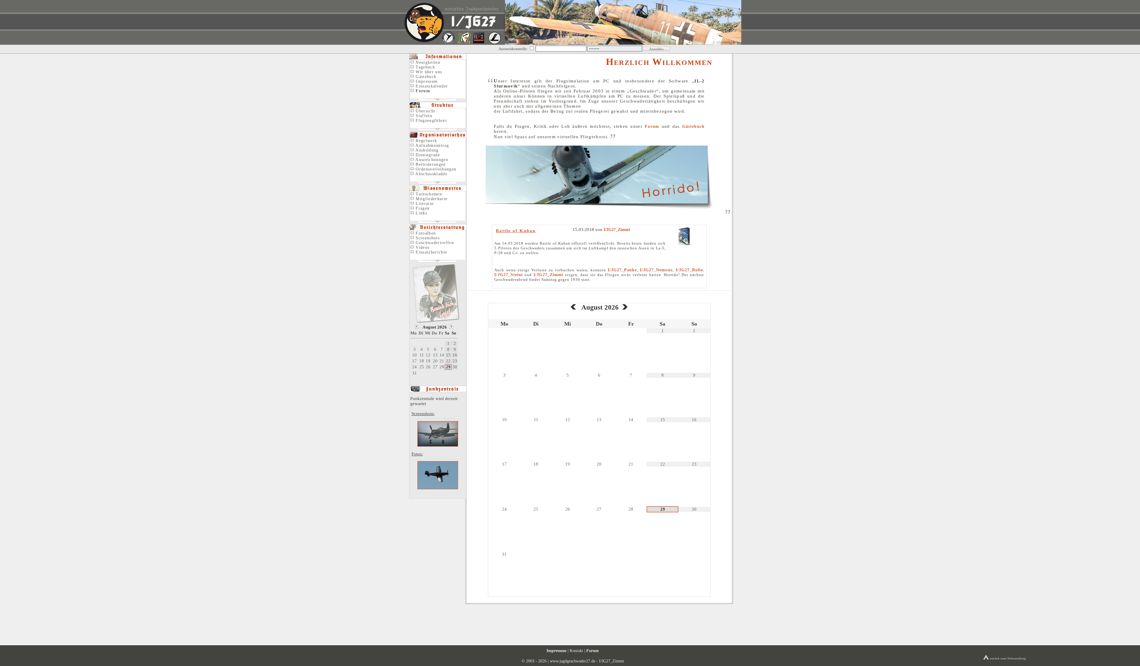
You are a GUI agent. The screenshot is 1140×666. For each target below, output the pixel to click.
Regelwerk (425, 140)
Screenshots (427, 238)
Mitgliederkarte (430, 199)
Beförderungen (430, 164)
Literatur (424, 203)
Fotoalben (425, 233)
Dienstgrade (427, 155)
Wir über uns (428, 72)
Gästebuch (693, 126)
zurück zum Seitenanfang (1007, 658)
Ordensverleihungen (435, 169)
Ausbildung (426, 150)
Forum (652, 126)
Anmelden (656, 49)
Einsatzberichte (430, 252)
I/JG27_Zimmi (617, 229)
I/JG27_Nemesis (656, 270)
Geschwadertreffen (434, 242)
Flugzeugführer (430, 120)
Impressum (426, 81)
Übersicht (424, 111)
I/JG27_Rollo (689, 270)
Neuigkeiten (427, 62)
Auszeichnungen (431, 159)
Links (420, 213)
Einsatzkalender (431, 86)
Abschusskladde (430, 174)
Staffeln (423, 116)
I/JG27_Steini (508, 275)
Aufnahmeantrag (431, 145)
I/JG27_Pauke (622, 270)
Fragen (422, 208)
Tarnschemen (428, 194)
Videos (421, 247)
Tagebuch (424, 67)
